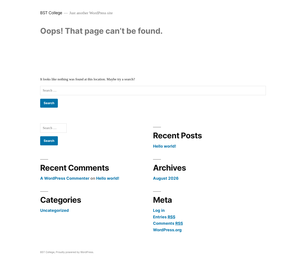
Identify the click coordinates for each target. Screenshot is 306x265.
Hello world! (164, 146)
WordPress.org (167, 229)
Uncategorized (54, 210)
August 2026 (165, 178)
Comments (168, 223)
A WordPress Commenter (64, 178)
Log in (159, 210)
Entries (164, 217)
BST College (51, 12)
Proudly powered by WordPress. (75, 252)
